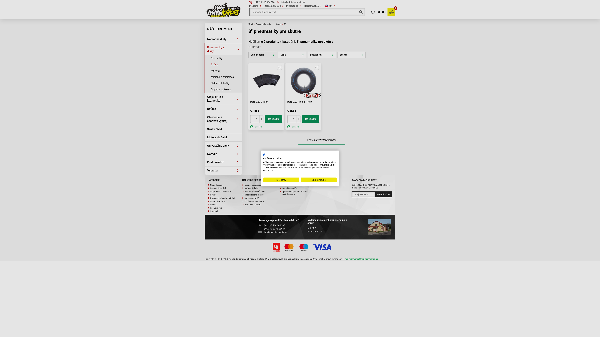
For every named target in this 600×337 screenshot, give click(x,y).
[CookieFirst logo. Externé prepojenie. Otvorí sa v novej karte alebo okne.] (264, 155)
